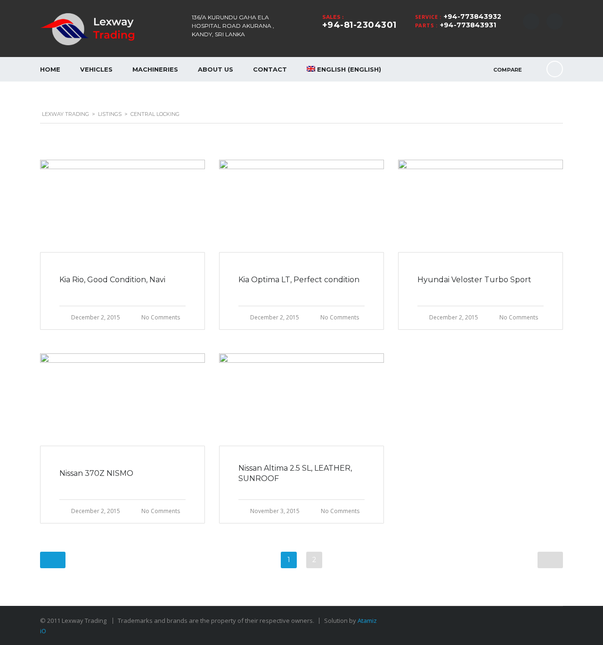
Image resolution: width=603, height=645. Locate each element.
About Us (215, 69)
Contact (270, 69)
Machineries (155, 69)
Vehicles (96, 69)
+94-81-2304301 (359, 25)
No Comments (160, 317)
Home (50, 69)
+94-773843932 (472, 16)
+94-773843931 (468, 25)
